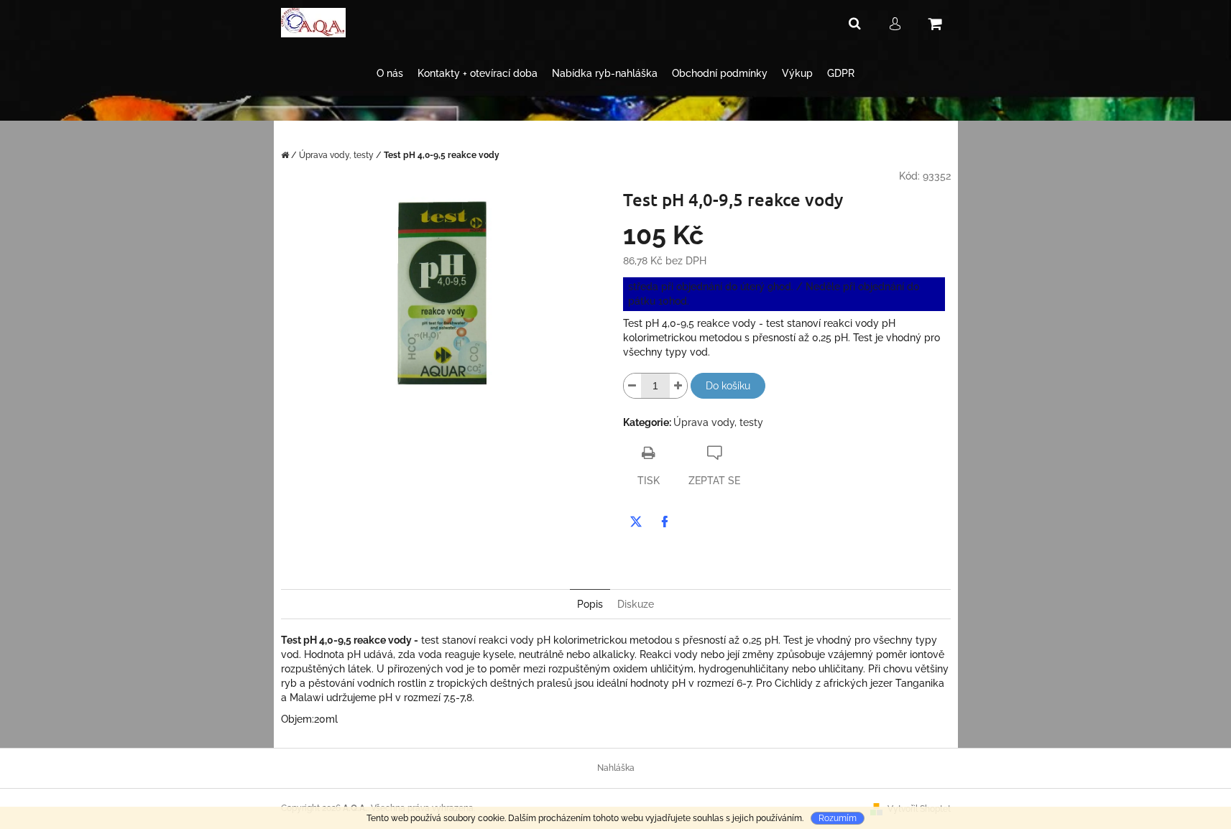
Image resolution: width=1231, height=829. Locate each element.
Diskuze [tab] (635, 604)
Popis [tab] (590, 604)
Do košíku (728, 386)
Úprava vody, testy (718, 422)
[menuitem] (389, 73)
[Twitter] (636, 521)
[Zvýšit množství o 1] (678, 386)
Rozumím (838, 818)
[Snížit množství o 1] (632, 386)
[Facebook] (665, 521)
